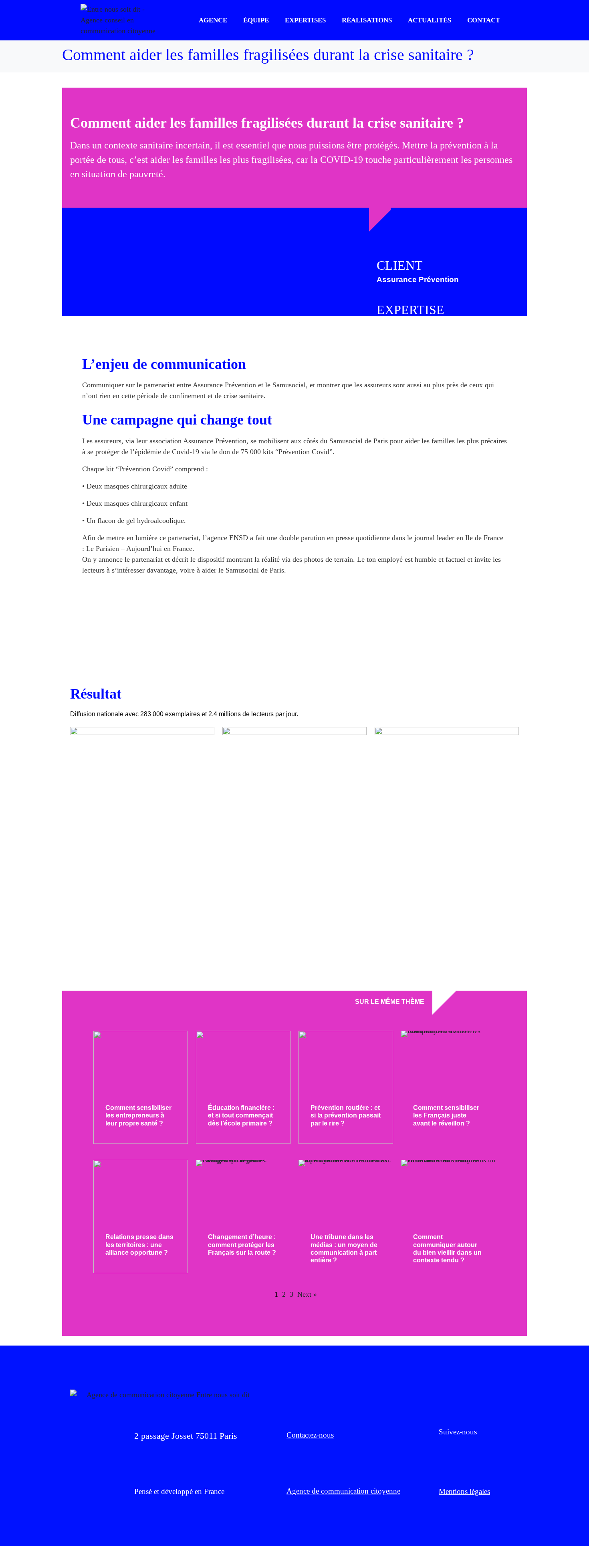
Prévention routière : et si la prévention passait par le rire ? (346, 1115)
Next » (307, 1294)
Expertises (305, 20)
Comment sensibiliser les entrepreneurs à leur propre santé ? (138, 1115)
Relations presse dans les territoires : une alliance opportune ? (139, 1245)
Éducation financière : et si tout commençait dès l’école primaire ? (241, 1115)
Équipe (256, 20)
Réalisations (367, 20)
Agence (213, 20)
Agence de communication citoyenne (343, 1491)
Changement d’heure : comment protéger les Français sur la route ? (242, 1245)
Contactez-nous (310, 1435)
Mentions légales (464, 1491)
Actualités (429, 20)
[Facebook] (443, 1450)
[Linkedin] (487, 1450)
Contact (483, 20)
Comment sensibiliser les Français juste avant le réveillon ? (446, 1115)
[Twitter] (465, 1450)
